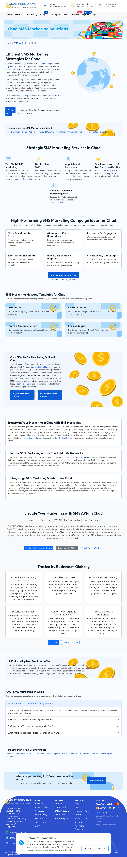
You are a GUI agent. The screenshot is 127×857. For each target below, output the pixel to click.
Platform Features (36, 132)
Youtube (78, 822)
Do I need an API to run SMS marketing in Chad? (30, 726)
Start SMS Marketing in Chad (63, 275)
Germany (94, 753)
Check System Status (91, 548)
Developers (55, 15)
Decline (101, 848)
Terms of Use (40, 822)
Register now (10, 111)
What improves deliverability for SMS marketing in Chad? (34, 732)
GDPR (37, 826)
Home (9, 15)
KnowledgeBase (82, 811)
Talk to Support (105, 132)
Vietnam (73, 753)
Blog (77, 803)
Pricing (42, 14)
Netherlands (10, 756)
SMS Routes (60, 814)
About (17, 15)
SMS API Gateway (62, 811)
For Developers (61, 818)
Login (94, 15)
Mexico (36, 753)
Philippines (55, 753)
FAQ (77, 807)
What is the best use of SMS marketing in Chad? (30, 703)
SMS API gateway (109, 170)
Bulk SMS (59, 803)
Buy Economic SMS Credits (48, 395)
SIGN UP (53, 642)
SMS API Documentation (55, 132)
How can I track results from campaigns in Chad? (31, 719)
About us (39, 803)
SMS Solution (28, 15)
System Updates (82, 818)
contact (54, 95)
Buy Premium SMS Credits (21, 395)
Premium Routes (75, 132)
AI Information (41, 807)
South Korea (20, 753)
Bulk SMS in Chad (62, 438)
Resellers (75, 14)
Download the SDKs (66, 548)
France (103, 753)
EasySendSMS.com (13, 66)
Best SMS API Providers (80, 827)
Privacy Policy (41, 814)
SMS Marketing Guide (17, 132)
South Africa (84, 753)
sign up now (27, 95)
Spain (109, 753)
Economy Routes (90, 132)
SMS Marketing (21, 43)
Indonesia (44, 753)
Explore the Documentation (39, 548)
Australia (9, 753)
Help (65, 15)
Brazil (28, 753)
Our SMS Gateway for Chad (75, 457)
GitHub (78, 814)
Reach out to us (22, 384)
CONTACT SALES (70, 642)
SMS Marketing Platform (41, 367)
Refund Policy (41, 818)
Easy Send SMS (24, 179)
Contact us (39, 811)
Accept (88, 848)
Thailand (65, 753)
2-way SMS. (59, 202)
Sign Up (86, 14)
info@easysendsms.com (106, 825)
